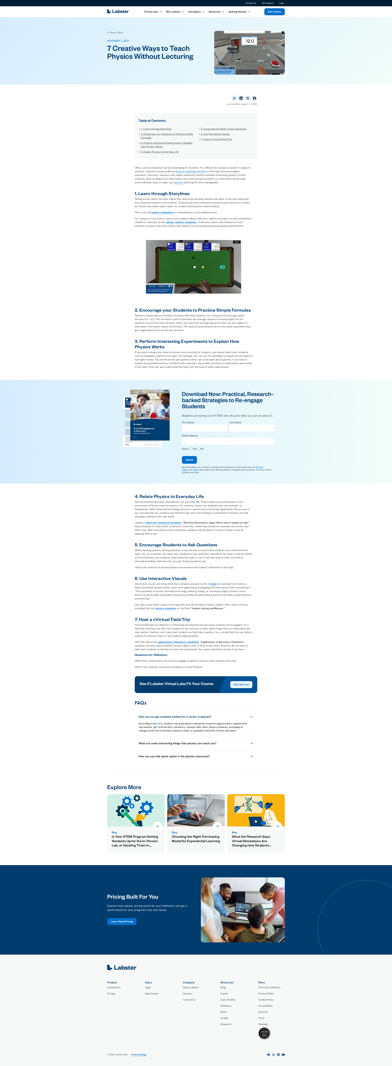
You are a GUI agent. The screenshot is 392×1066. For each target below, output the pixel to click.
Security (263, 1012)
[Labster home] (118, 12)
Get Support (268, 3)
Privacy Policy (266, 993)
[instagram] (273, 1054)
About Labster (191, 987)
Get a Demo (274, 11)
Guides (224, 1018)
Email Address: (190, 435)
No (202, 448)
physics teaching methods (190, 171)
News (224, 1012)
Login (281, 3)
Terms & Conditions (269, 987)
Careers (187, 993)
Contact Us (250, 3)
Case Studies (228, 999)
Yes (195, 448)
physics (178, 182)
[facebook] (268, 1054)
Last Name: (235, 422)
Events (224, 993)
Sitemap (263, 1024)
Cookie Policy (265, 999)
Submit (189, 459)
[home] (196, 967)
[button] (153, 11)
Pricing (111, 993)
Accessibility (265, 1005)
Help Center (152, 993)
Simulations (113, 987)
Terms (195, 469)
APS (160, 723)
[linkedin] (278, 1054)
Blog (223, 987)
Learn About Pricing (122, 921)
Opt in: (185, 448)
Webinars (226, 1005)
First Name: (188, 422)
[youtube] (283, 1054)
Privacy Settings (139, 1054)
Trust (261, 1018)
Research (226, 1024)
